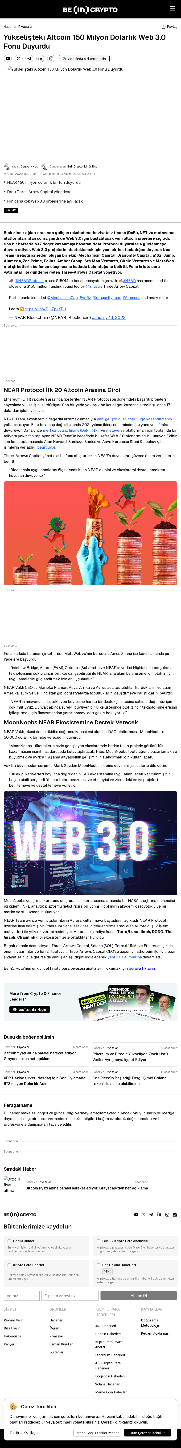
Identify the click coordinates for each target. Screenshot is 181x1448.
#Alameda (131, 297)
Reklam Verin (14, 1320)
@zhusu (93, 286)
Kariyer (9, 1344)
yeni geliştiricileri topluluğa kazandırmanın (134, 419)
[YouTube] (8, 59)
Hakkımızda (12, 1336)
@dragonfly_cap (107, 297)
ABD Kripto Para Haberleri (108, 1365)
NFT (96, 430)
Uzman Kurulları (61, 1344)
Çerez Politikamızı (117, 1422)
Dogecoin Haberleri (110, 1376)
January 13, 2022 (109, 317)
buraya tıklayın (142, 968)
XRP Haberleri (105, 1326)
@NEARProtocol (29, 280)
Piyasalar (25, 26)
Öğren (54, 1328)
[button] (46, 1246)
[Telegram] (29, 59)
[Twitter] (19, 59)
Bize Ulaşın (12, 1328)
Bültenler (56, 1352)
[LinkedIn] (40, 59)
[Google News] (175, 1214)
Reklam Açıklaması (155, 1333)
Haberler (10, 26)
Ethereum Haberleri (110, 1355)
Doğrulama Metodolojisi (150, 1323)
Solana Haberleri (107, 1384)
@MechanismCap (62, 297)
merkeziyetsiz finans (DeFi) (66, 430)
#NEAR (129, 280)
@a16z (85, 297)
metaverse (115, 430)
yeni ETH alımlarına (124, 957)
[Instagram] (51, 59)
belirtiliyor (46, 447)
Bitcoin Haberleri (108, 1334)
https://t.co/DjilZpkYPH (45, 309)
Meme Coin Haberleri (111, 1392)
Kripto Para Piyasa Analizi (109, 1344)
